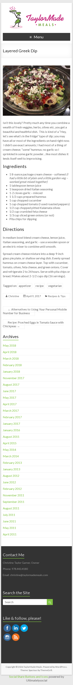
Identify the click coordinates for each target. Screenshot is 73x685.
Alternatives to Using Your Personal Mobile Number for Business (35, 311)
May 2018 (9, 345)
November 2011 (13, 495)
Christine (13, 296)
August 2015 (11, 436)
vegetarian (55, 285)
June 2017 (9, 391)
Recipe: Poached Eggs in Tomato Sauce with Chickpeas (33, 324)
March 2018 (11, 358)
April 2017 (9, 404)
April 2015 (9, 443)
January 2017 (11, 423)
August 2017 (11, 384)
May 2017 (9, 397)
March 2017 (11, 410)
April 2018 (9, 352)
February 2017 (12, 417)
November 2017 (13, 378)
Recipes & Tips (57, 296)
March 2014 (11, 456)
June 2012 (9, 482)
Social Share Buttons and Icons (28, 676)
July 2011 (9, 514)
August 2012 (11, 475)
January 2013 (11, 469)
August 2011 (11, 508)
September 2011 (13, 501)
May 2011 (9, 527)
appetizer (25, 285)
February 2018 (12, 365)
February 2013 (12, 462)
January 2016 (11, 430)
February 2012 (12, 488)
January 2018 (11, 371)
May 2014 (9, 449)
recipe (40, 285)
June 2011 (9, 521)
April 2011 (9, 534)
